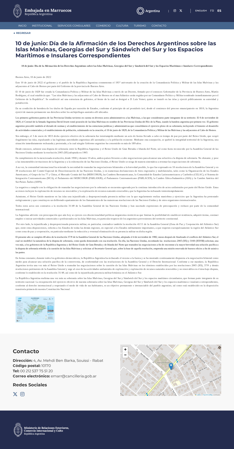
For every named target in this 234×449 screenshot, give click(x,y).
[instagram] (174, 10)
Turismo (140, 25)
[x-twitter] (180, 10)
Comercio (103, 25)
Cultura (122, 25)
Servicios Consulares (74, 25)
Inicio (22, 25)
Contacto (159, 25)
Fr (212, 10)
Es (219, 10)
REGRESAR (23, 33)
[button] (171, 366)
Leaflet (198, 395)
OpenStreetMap (208, 395)
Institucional (42, 25)
